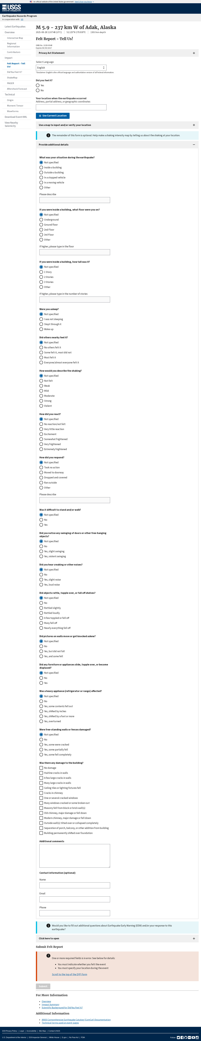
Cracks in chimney (53, 793)
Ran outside (50, 482)
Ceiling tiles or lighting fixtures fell (62, 788)
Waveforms (13, 111)
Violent (48, 405)
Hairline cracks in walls (56, 772)
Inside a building (53, 167)
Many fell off (50, 623)
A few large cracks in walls (57, 777)
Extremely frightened (55, 449)
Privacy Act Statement (52, 53)
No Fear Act (73, 1037)
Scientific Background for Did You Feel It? (62, 1007)
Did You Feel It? (14, 71)
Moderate (49, 395)
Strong (48, 400)
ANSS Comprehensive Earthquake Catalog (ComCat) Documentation (76, 1019)
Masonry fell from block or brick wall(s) (64, 808)
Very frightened (52, 444)
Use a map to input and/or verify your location (65, 125)
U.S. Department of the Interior (14, 1037)
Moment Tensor (15, 105)
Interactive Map (15, 37)
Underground (51, 219)
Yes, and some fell (53, 656)
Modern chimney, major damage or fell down (67, 818)
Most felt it (50, 357)
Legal (21, 1031)
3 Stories (48, 282)
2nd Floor (49, 229)
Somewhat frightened (56, 439)
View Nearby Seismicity (11, 124)
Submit (43, 986)
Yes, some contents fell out (58, 706)
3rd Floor (49, 234)
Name (42, 879)
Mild (46, 390)
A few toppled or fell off (56, 618)
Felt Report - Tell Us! (16, 65)
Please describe (47, 194)
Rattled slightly (52, 608)
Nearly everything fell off (57, 628)
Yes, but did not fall (54, 651)
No (42, 90)
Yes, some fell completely (57, 754)
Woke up (48, 329)
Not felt (48, 380)
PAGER (10, 83)
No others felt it (52, 347)
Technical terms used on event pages (60, 1022)
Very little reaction (54, 429)
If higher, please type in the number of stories (63, 293)
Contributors (13, 52)
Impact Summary (50, 1004)
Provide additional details (53, 144)
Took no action (52, 467)
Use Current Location (55, 115)
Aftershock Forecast (17, 88)
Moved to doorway (54, 472)
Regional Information (13, 45)
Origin (10, 100)
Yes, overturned (52, 721)
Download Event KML (16, 117)
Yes (42, 85)
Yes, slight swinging (54, 551)
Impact (8, 57)
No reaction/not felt (54, 424)
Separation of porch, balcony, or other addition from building (76, 828)
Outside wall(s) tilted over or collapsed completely (71, 823)
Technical (10, 94)
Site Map (42, 1031)
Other (47, 187)
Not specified (51, 162)
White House (54, 1037)
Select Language (45, 62)
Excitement (50, 434)
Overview (10, 32)
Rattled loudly (52, 613)
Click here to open (49, 938)
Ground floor (51, 224)
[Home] (11, 12)
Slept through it (52, 324)
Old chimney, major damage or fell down (65, 813)
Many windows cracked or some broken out (67, 803)
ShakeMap (12, 77)
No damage (50, 767)
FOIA (83, 1037)
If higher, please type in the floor (56, 246)
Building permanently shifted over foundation (68, 833)
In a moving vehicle (54, 182)
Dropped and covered (55, 477)
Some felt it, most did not (58, 352)
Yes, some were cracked (56, 744)
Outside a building (54, 172)
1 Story (48, 272)
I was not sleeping (53, 319)
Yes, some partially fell (56, 749)
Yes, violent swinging (55, 556)
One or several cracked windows (61, 798)
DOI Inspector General (38, 1037)
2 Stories (48, 277)
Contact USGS (54, 1031)
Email (42, 893)
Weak (47, 385)
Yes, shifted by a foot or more (59, 716)
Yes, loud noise (52, 584)
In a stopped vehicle (54, 177)
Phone (42, 907)
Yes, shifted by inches (55, 711)
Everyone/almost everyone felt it (61, 362)
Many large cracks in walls (57, 783)
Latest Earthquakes (15, 26)
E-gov (64, 1037)
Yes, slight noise (52, 579)
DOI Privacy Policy (9, 1031)
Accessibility (31, 1031)
